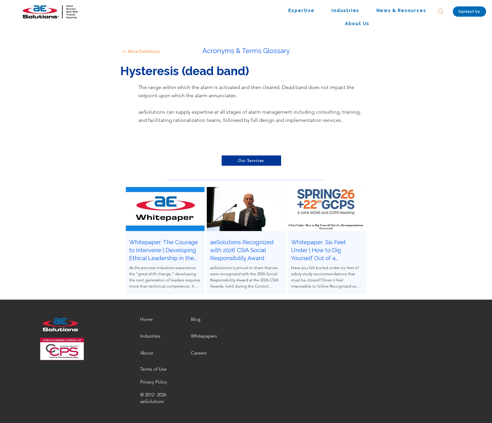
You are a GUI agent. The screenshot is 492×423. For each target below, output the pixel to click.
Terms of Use (153, 369)
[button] (301, 10)
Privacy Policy (153, 382)
